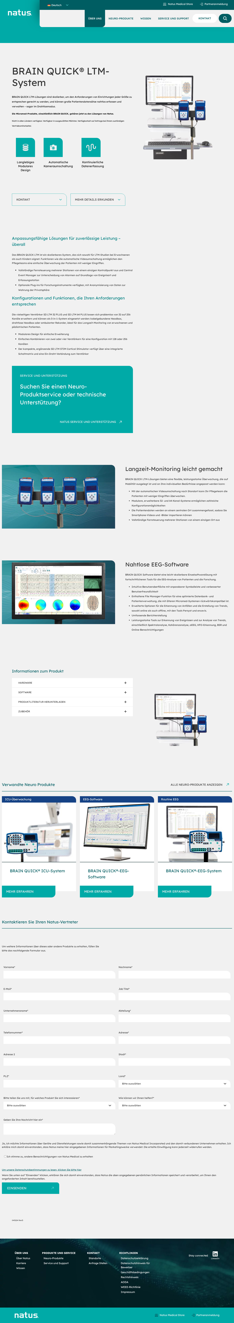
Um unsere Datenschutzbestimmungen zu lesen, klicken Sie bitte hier (42, 1169)
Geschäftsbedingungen (135, 1272)
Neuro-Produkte (53, 1258)
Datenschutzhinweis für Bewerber (135, 1265)
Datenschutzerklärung (134, 1258)
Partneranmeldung (216, 4)
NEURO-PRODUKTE (121, 18)
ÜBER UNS (95, 18)
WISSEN (145, 18)
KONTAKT (205, 18)
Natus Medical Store (180, 4)
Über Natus (23, 1258)
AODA (124, 1282)
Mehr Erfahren (20, 891)
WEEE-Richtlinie (130, 1287)
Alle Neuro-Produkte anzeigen (197, 784)
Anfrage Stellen (98, 1263)
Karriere (21, 1263)
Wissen (20, 1268)
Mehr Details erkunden (94, 199)
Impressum (128, 1292)
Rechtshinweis (129, 1277)
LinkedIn (215, 1258)
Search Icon (225, 18)
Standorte (95, 1258)
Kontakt (23, 199)
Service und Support (56, 1263)
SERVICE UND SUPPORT (173, 18)
